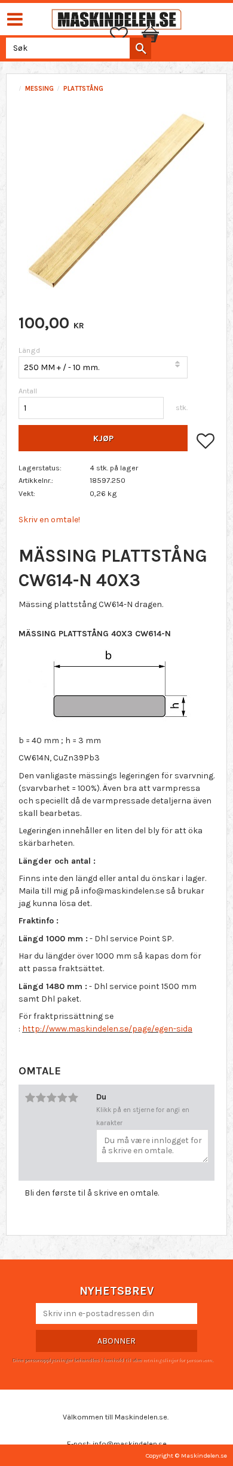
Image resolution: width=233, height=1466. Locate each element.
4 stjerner (62, 1097)
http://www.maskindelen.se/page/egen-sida (107, 1029)
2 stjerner (40, 1097)
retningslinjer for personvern (177, 1360)
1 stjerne (29, 1097)
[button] (125, 35)
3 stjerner (51, 1097)
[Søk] (140, 48)
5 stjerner (73, 1097)
